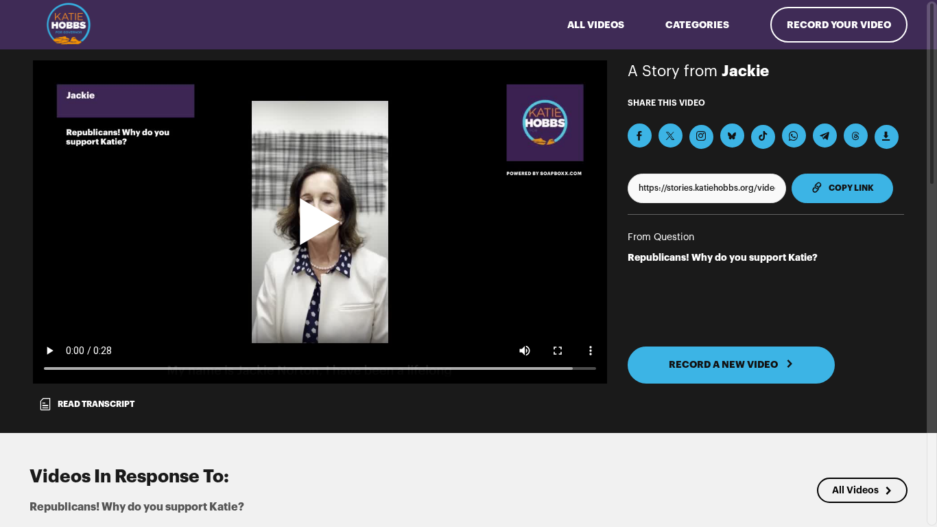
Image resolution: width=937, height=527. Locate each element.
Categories (697, 25)
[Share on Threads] (856, 136)
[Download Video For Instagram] (701, 137)
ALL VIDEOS (595, 25)
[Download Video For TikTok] (763, 137)
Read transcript (96, 404)
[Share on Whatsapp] (794, 136)
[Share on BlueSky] (732, 136)
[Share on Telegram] (825, 136)
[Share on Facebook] (640, 136)
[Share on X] (671, 136)
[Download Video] (887, 137)
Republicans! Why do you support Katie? (723, 257)
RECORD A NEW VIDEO (724, 364)
